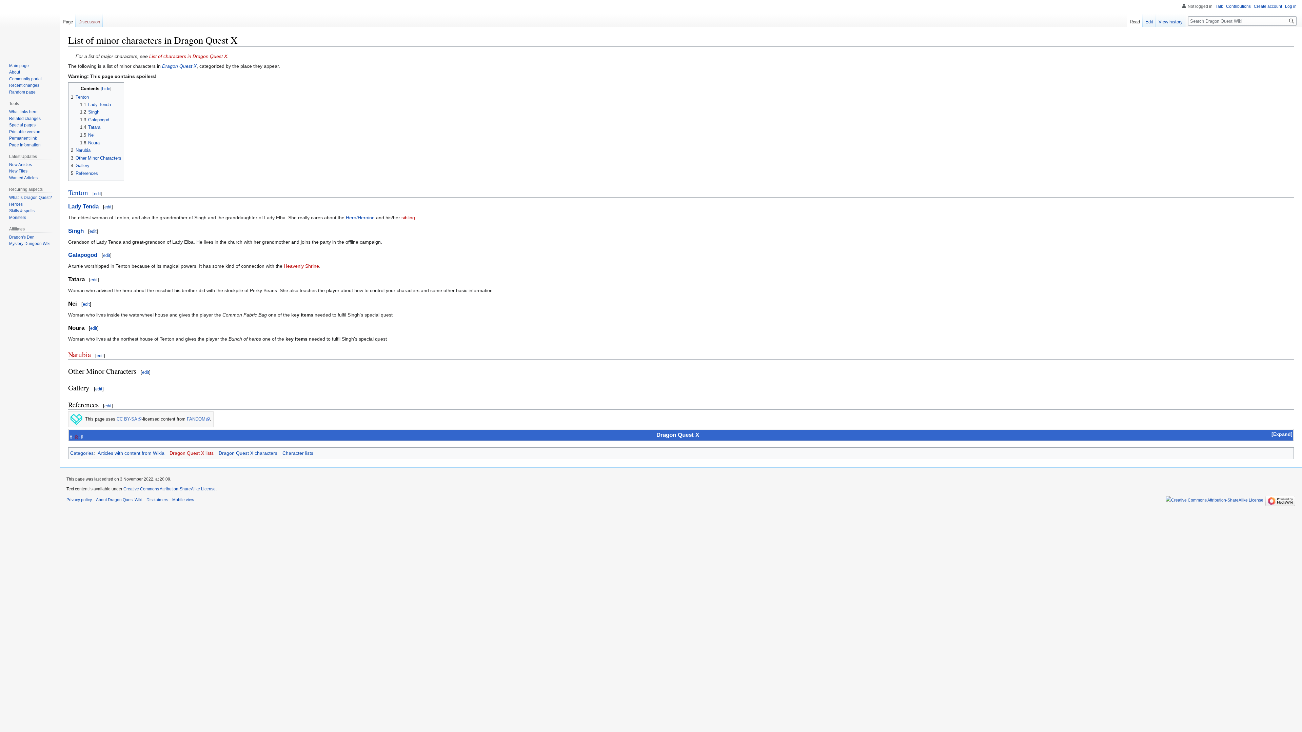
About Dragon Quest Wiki (119, 499)
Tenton (78, 192)
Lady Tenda (83, 206)
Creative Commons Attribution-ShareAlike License (169, 489)
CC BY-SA (127, 419)
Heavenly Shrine (301, 266)
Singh (76, 231)
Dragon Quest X (179, 66)
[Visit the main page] (30, 27)
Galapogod (82, 255)
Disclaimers (157, 499)
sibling (408, 217)
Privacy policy (79, 499)
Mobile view (183, 499)
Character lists (297, 453)
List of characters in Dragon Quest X (188, 56)
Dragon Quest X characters (248, 453)
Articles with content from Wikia (131, 453)
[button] (1282, 434)
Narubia (79, 354)
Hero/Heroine (360, 217)
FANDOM (196, 419)
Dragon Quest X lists (192, 453)
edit (97, 193)
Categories (82, 453)
